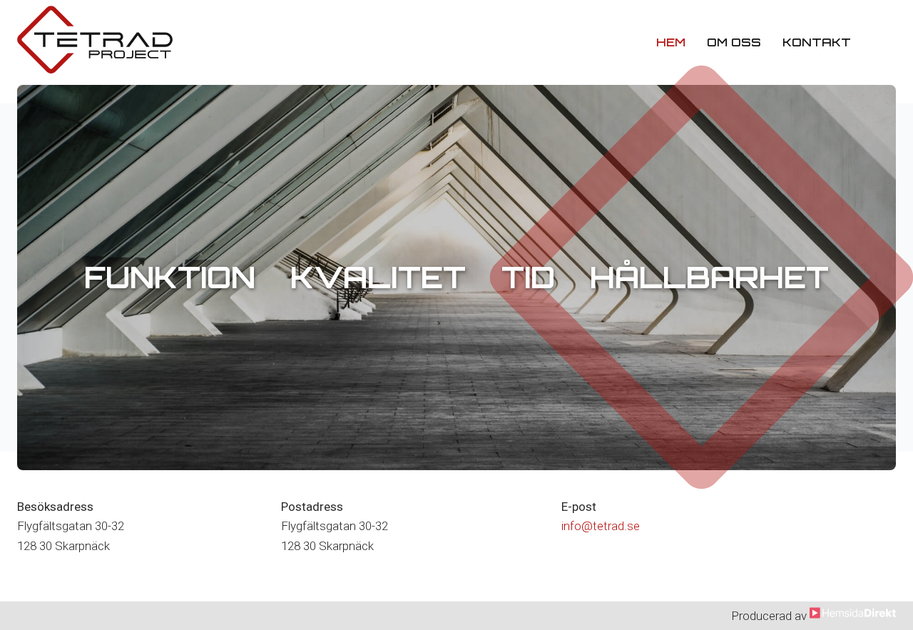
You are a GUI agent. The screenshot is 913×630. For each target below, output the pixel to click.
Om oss (734, 42)
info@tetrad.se (600, 526)
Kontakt (816, 42)
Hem (670, 42)
